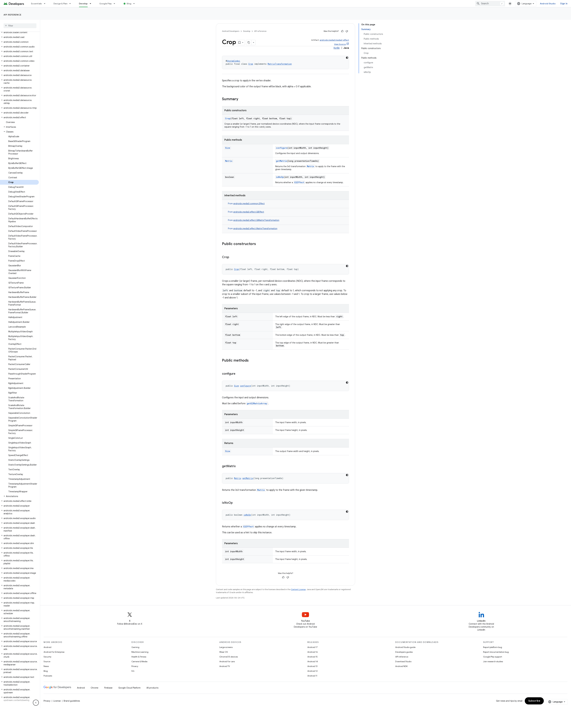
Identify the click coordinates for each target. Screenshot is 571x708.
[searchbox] (20, 25)
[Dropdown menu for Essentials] (46, 3)
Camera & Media (139, 661)
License (57, 701)
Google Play (105, 3)
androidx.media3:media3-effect (334, 40)
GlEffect (299, 182)
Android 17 (312, 647)
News (46, 666)
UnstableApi (233, 60)
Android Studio (548, 3)
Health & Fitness (138, 656)
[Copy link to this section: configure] (238, 374)
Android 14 (312, 661)
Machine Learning (139, 652)
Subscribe (534, 700)
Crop (250, 63)
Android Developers (230, 31)
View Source (340, 44)
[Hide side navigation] (36, 703)
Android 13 (312, 666)
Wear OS (223, 652)
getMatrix (281, 161)
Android (47, 647)
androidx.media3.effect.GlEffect (248, 212)
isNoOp (280, 177)
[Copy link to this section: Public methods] (252, 360)
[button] (19, 32)
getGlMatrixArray (257, 403)
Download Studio (403, 661)
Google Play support (492, 656)
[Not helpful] (347, 31)
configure (281, 147)
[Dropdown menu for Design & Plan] (71, 3)
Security (47, 656)
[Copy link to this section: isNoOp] (236, 503)
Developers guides (404, 652)
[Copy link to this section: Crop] (232, 257)
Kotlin (337, 48)
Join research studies (493, 661)
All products (152, 687)
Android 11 (312, 675)
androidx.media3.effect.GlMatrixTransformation (256, 220)
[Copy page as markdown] (249, 42)
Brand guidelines (72, 701)
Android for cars (227, 661)
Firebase (108, 687)
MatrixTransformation (280, 63)
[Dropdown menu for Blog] (135, 3)
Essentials (36, 3)
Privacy (134, 666)
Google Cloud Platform (129, 687)
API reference (13, 14)
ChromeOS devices (228, 656)
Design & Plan (60, 3)
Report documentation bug (496, 652)
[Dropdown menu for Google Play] (116, 3)
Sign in (563, 3)
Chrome (94, 687)
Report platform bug (492, 647)
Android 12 (312, 671)
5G (132, 671)
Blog (129, 3)
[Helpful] (342, 31)
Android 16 (312, 652)
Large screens (226, 647)
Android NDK (401, 666)
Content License (298, 589)
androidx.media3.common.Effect (249, 203)
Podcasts (48, 675)
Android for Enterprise (54, 652)
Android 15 (312, 656)
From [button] (246, 203)
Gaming (135, 647)
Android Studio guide (405, 647)
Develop (83, 3)
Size (227, 147)
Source (47, 661)
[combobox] (490, 3)
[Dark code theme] (347, 57)
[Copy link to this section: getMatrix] (239, 466)
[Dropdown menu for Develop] (92, 3)
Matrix (228, 161)
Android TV (224, 666)
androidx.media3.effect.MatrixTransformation (255, 228)
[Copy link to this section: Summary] (241, 99)
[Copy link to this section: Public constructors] (259, 244)
